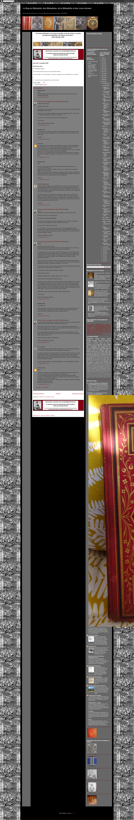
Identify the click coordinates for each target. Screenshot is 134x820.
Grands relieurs (106, 364)
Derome (97, 373)
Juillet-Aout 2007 (103, 353)
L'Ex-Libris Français (93, 635)
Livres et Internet (97, 357)
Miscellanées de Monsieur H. (106, 115)
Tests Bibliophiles (102, 368)
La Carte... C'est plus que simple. (106, 240)
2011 (103, 73)
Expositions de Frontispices (102, 369)
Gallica (89, 63)
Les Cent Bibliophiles (106, 374)
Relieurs (88, 366)
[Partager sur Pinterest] (39, 82)
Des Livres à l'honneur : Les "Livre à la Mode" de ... (106, 130)
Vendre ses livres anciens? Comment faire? (98, 298)
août (104, 250)
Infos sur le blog (99, 351)
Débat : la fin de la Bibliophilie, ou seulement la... (106, 123)
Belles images (92, 341)
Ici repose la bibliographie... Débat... (106, 88)
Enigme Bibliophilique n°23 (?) (105, 111)
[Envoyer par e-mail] (33, 82)
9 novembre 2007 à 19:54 (43, 363)
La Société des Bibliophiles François (99, 367)
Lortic (102, 370)
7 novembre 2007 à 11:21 (43, 97)
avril (104, 258)
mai (104, 256)
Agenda (89, 354)
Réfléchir (90, 339)
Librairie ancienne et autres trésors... (97, 685)
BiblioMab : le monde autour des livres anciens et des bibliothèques (97, 393)
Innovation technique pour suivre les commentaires (106, 201)
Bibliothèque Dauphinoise (94, 666)
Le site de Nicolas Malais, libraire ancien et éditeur (92, 66)
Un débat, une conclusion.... (106, 150)
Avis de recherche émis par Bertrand (106, 159)
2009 (103, 77)
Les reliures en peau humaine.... (101, 290)
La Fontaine (89, 374)
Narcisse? (104, 126)
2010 (103, 75)
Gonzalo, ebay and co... (105, 178)
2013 (103, 69)
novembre (105, 85)
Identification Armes (105, 215)
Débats (103, 347)
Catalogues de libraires (92, 363)
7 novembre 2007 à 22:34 (43, 204)
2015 (103, 65)
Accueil (58, 393)
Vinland (101, 376)
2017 (103, 62)
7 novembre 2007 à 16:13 (43, 125)
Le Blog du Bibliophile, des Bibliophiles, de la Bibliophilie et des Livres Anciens (57, 8)
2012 (103, 71)
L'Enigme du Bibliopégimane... (106, 196)
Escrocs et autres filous (101, 354)
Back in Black (105, 217)
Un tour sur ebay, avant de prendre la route (106, 232)
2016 (103, 64)
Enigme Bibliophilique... (106, 146)
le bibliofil (90, 711)
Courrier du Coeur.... (104, 135)
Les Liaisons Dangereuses (91, 375)
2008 (103, 79)
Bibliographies (90, 362)
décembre (105, 83)
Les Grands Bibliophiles (93, 356)
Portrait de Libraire (94, 361)
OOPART (88, 376)
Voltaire (105, 376)
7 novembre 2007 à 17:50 (43, 139)
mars (104, 260)
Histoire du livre (92, 646)
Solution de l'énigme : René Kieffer (106, 188)
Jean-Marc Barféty (42, 184)
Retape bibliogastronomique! (106, 100)
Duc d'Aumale (95, 366)
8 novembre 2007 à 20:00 (43, 342)
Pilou (39, 143)
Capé (106, 371)
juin (104, 254)
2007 (103, 81)
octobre (104, 247)
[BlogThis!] (35, 82)
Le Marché (107, 341)
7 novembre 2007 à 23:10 (43, 237)
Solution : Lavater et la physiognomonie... (106, 223)
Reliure (107, 362)
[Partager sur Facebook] (38, 82)
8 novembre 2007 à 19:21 (43, 315)
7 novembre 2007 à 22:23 (43, 179)
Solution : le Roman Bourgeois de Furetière (105, 142)
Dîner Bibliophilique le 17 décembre (106, 119)
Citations (99, 364)
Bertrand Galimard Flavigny (95, 676)
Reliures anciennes (92, 69)
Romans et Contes (95, 376)
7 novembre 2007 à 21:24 (43, 157)
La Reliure (95, 342)
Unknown (40, 367)
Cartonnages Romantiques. (94, 695)
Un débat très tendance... (105, 236)
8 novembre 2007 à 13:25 (43, 299)
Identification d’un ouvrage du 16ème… (106, 163)
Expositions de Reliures (101, 358)
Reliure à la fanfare (91, 364)
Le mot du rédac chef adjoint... (106, 92)
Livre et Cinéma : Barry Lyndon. (106, 138)
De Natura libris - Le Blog (94, 702)
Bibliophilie (105, 361)
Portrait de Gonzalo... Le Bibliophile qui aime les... (106, 168)
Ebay (103, 339)
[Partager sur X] (36, 82)
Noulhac (108, 375)
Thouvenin (107, 370)
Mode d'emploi (99, 362)
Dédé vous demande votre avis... (106, 192)
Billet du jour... (97, 686)
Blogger (73, 813)
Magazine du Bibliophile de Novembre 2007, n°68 (106, 174)
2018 (103, 60)
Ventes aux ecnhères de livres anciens (95, 371)
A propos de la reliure (92, 61)
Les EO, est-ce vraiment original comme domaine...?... (106, 210)
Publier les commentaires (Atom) (46, 396)
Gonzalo (40, 346)
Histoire (88, 367)
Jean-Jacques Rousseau (105, 373)
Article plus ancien (77, 393)
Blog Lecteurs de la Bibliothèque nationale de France (96, 657)
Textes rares (91, 73)
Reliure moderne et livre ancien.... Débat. (106, 154)
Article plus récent (38, 393)
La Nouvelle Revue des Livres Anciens (99, 359)
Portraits (108, 344)
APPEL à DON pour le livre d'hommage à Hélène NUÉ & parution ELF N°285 (100, 638)
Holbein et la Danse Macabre (106, 244)
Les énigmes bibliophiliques (99, 348)
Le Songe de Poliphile (97, 374)
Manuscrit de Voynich (101, 375)
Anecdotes (99, 344)
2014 (103, 67)
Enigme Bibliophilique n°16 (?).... (105, 228)
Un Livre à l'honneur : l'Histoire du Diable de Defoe (106, 183)
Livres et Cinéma (104, 363)
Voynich (109, 376)
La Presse (108, 360)
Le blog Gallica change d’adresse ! (95, 721)
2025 (103, 58)
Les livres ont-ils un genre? (100, 647)
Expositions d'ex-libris (104, 366)
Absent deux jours (106, 219)
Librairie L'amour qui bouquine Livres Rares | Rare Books (51, 101)
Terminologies (93, 346)
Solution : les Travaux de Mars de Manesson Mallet (105, 106)
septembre (105, 249)
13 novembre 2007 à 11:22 (43, 384)
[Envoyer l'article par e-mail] (44, 82)
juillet (104, 253)
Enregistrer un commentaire (42, 387)
